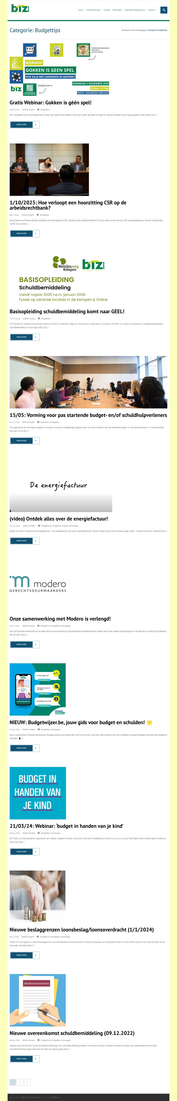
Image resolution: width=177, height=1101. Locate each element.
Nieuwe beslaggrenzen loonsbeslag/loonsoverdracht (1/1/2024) (82, 929)
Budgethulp (46, 526)
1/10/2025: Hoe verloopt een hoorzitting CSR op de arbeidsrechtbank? (68, 205)
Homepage (73, 526)
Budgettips (45, 110)
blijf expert (45, 422)
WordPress (54, 1097)
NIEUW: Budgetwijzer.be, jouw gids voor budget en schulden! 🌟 (81, 722)
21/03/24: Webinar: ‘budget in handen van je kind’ (66, 825)
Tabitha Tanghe (28, 110)
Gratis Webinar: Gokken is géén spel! (50, 102)
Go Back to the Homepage (134, 30)
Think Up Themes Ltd (30, 1097)
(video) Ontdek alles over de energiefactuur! (59, 518)
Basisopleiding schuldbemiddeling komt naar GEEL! (67, 311)
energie (65, 526)
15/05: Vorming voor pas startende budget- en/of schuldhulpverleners (88, 414)
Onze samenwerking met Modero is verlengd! (60, 618)
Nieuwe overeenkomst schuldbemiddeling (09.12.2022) (72, 1033)
